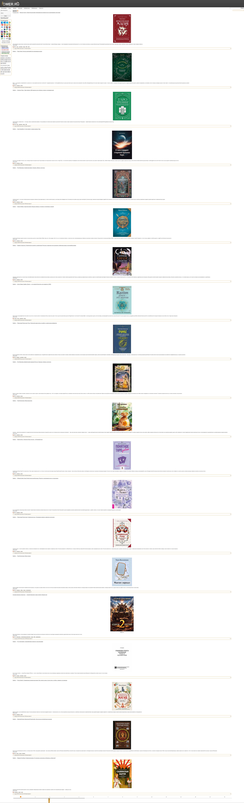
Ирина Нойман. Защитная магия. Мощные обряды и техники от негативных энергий (35, 206)
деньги (15, 318)
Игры (10, 8)
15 (224, 796)
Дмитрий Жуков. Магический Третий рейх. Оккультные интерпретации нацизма (34, 719)
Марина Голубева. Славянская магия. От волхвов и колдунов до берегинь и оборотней (36, 758)
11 (166, 796)
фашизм (23, 753)
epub (29, 46)
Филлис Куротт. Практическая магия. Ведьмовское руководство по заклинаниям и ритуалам (40, 12)
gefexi (16, 48)
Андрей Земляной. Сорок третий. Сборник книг (37, 594)
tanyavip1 (16, 638)
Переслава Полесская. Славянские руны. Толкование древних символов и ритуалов (35, 517)
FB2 (26, 46)
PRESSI (16, 87)
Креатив (20, 8)
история (17, 675)
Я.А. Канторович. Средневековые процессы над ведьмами (30, 641)
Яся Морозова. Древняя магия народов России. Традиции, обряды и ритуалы (34, 361)
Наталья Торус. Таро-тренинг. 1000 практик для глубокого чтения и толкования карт (35, 90)
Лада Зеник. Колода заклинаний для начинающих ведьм (29, 51)
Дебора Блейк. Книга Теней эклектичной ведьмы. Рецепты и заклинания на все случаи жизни (37, 478)
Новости (41, 8)
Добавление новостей (6, 52)
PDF (15, 46)
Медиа (14, 8)
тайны (22, 590)
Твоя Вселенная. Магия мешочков (24, 400)
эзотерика (20, 46)
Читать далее (15, 122)
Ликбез (14, 51)
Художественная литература (19, 594)
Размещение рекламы (6, 51)
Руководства (15, 12)
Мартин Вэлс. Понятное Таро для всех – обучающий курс (30, 439)
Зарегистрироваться (4, 18)
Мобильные (34, 8)
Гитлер (20, 753)
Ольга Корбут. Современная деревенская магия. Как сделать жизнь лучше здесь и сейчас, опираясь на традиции (42, 680)
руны (17, 46)
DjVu (15, 124)
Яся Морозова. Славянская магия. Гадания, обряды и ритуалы (31, 167)
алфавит (17, 357)
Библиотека (27, 8)
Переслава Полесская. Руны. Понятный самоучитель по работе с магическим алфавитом (37, 323)
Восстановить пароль (4, 17)
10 (151, 796)
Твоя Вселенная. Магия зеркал (24, 556)
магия (24, 46)
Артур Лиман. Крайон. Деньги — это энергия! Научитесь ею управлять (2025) (34, 284)
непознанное (28, 590)
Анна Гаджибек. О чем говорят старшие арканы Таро (28, 129)
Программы (4, 8)
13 (195, 796)
